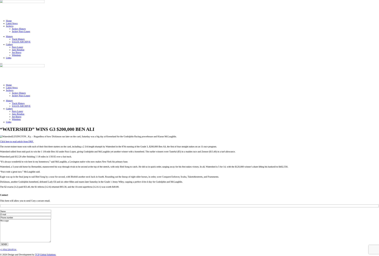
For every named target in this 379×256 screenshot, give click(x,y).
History (9, 36)
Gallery (9, 44)
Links (8, 58)
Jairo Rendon (18, 50)
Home (9, 21)
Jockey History (19, 29)
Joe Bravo (16, 52)
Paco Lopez (17, 47)
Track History (18, 39)
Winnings (16, 55)
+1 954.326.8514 (8, 249)
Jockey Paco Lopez (21, 31)
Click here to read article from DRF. (17, 141)
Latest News (12, 23)
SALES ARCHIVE (21, 42)
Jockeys (9, 26)
